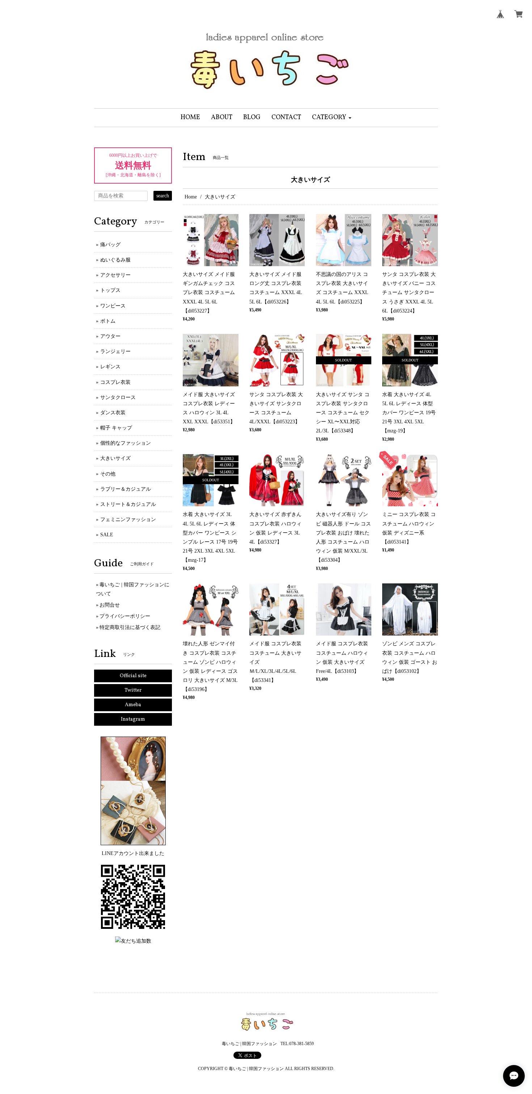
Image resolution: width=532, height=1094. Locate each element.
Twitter (133, 690)
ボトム (107, 321)
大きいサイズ (115, 458)
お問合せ (110, 605)
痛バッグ (110, 244)
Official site (133, 675)
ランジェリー (115, 351)
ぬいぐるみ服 (115, 260)
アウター (110, 336)
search (162, 195)
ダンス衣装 (113, 412)
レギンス (110, 366)
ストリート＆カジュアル (128, 504)
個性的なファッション (125, 443)
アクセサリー (115, 275)
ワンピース (113, 306)
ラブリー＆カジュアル (125, 489)
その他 (107, 474)
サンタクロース (118, 397)
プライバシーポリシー (125, 616)
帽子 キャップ (116, 428)
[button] (332, 118)
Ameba (133, 704)
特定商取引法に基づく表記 (130, 627)
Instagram (133, 719)
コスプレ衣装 (115, 382)
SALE (106, 534)
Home (191, 197)
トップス (110, 290)
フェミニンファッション (128, 519)
